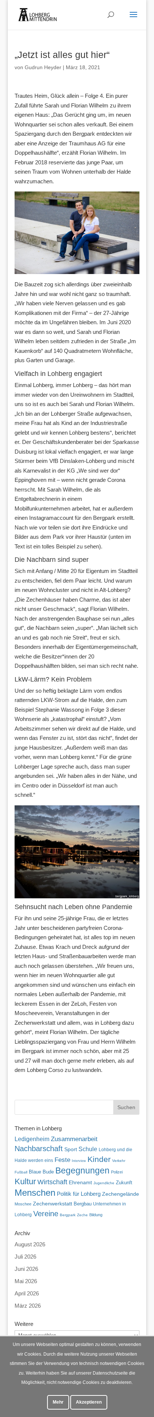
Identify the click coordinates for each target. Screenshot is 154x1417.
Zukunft (124, 1182)
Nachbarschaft (39, 1148)
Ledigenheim (32, 1139)
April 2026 (27, 1293)
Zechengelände (120, 1194)
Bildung (95, 1214)
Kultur (25, 1181)
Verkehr (118, 1161)
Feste (62, 1159)
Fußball (21, 1172)
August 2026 (30, 1244)
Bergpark (68, 1215)
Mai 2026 (26, 1281)
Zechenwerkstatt (52, 1204)
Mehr (58, 1402)
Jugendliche (103, 1183)
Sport (70, 1149)
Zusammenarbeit (74, 1139)
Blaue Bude (41, 1172)
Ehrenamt (80, 1182)
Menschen (35, 1193)
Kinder (99, 1159)
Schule (87, 1149)
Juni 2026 (26, 1269)
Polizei (117, 1172)
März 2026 (28, 1305)
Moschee (23, 1204)
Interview (79, 1161)
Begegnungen (82, 1170)
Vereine (45, 1214)
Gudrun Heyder (43, 67)
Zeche (82, 1215)
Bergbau (83, 1204)
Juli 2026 (25, 1256)
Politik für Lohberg (79, 1194)
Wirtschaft (52, 1182)
